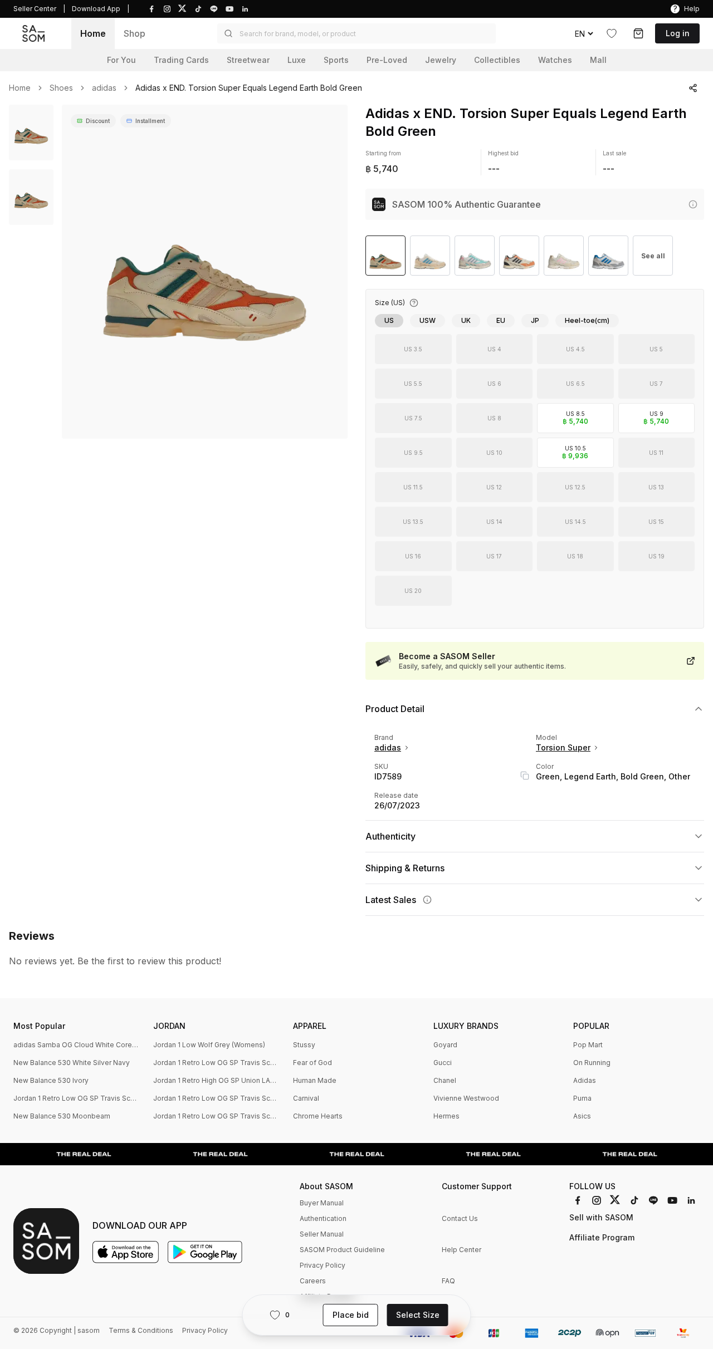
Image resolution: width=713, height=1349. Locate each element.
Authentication (323, 1218)
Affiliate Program (601, 1237)
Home (93, 33)
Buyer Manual (322, 1203)
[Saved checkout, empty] (638, 33)
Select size (417, 1314)
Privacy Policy (322, 1265)
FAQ (448, 1281)
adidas (104, 88)
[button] (356, 33)
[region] (205, 272)
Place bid (351, 1314)
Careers (313, 1281)
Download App (96, 8)
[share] (693, 88)
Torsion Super (563, 747)
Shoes (61, 88)
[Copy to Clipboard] (524, 775)
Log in (678, 33)
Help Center (461, 1249)
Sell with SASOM (601, 1217)
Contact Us (460, 1218)
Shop (134, 33)
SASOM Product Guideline (342, 1249)
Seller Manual (322, 1234)
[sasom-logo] (33, 33)
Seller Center (34, 8)
